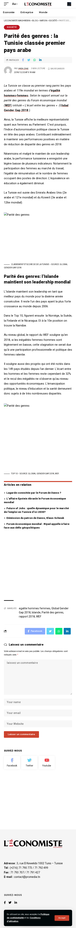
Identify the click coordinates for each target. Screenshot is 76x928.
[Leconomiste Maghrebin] (38, 4)
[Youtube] (46, 762)
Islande (36, 612)
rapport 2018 (27, 616)
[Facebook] (12, 762)
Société (12, 27)
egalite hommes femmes (34, 608)
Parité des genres (52, 612)
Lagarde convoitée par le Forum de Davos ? (33, 492)
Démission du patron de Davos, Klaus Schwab (35, 518)
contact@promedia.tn (27, 876)
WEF (8, 105)
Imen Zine (23, 68)
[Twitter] (29, 762)
